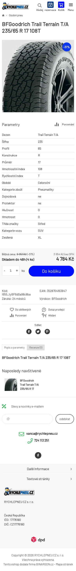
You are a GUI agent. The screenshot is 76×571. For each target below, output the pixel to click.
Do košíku (51, 271)
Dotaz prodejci (56, 309)
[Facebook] (38, 455)
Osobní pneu (16, 15)
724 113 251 (41, 440)
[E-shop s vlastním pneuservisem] (3, 15)
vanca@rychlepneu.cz (42, 433)
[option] (38, 76)
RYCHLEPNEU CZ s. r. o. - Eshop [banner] (15, 7)
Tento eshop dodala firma (19, 564)
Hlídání (52, 315)
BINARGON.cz (44, 564)
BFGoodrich (59, 298)
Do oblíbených (23, 309)
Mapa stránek (64, 564)
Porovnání (68, 124)
